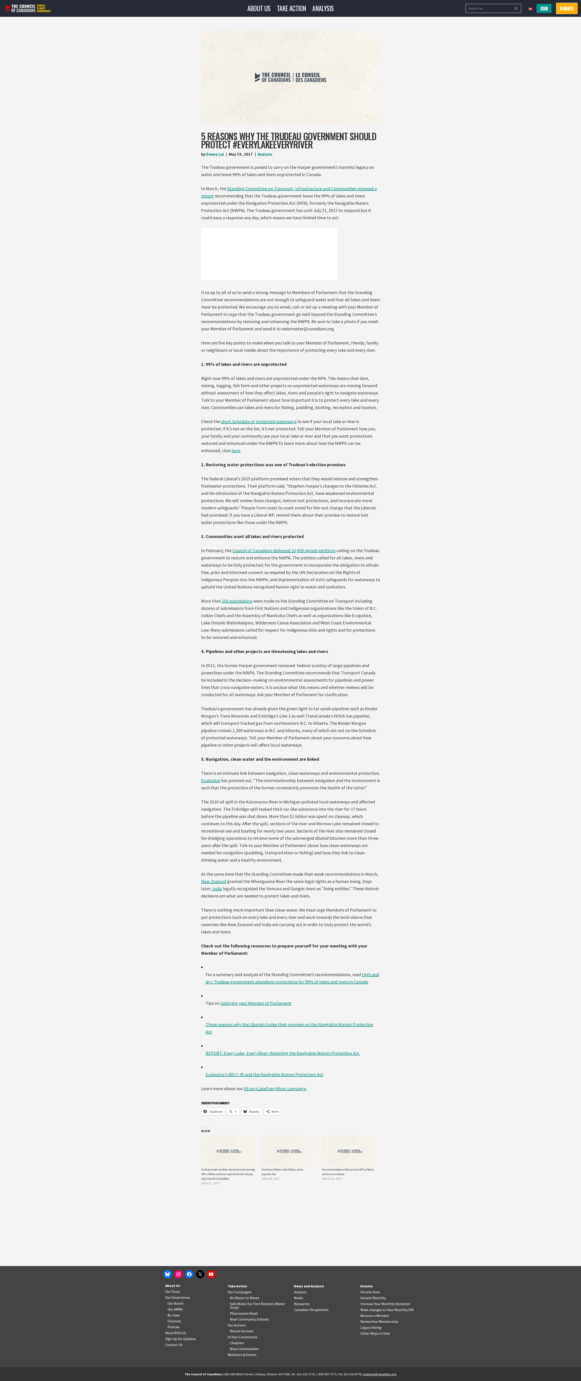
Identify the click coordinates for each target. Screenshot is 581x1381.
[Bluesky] (167, 1274)
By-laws (173, 1315)
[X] (200, 1274)
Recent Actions (242, 1331)
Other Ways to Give (375, 1333)
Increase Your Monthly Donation (385, 1303)
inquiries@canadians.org (379, 1374)
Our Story (172, 1291)
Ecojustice (210, 780)
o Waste (253, 1298)
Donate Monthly (373, 1298)
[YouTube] (211, 1274)
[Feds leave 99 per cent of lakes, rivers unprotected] (289, 1151)
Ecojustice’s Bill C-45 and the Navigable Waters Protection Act (264, 1074)
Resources (302, 1303)
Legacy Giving (371, 1327)
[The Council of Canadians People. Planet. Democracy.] (28, 8)
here (235, 450)
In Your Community (242, 1337)
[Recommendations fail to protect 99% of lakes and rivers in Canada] (350, 1151)
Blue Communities (244, 1348)
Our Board (175, 1303)
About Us (259, 8)
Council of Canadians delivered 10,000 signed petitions (283, 550)
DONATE (567, 8)
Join (544, 8)
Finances (174, 1321)
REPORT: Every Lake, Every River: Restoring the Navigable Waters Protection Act (283, 1053)
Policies (173, 1327)
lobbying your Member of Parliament (256, 1003)
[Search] (516, 8)
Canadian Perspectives (311, 1309)
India (217, 888)
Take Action (291, 8)
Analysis (323, 8)
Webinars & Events (242, 1354)
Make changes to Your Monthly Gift (387, 1309)
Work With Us (175, 1333)
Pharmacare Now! (244, 1313)
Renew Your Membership (379, 1321)
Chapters (237, 1343)
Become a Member (374, 1315)
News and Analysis (309, 1286)
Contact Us (173, 1344)
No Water (237, 1298)
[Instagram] (178, 1274)
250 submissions (237, 601)
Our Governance (177, 1297)
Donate (366, 1286)
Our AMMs (175, 1309)
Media (298, 1298)
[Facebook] (189, 1274)
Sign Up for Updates (180, 1338)
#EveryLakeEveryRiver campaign (275, 1088)
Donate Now (370, 1292)
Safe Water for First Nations (251, 1303)
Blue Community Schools (249, 1319)
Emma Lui (215, 154)
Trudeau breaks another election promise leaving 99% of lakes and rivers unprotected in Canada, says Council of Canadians (228, 1174)
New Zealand (213, 881)
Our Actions (237, 1325)
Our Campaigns (239, 1292)
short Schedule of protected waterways (258, 421)
